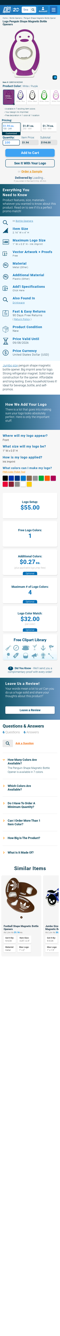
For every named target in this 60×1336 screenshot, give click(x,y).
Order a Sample (31, 171)
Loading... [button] (38, 177)
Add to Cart (30, 153)
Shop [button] (53, 10)
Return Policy (22, 319)
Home (5, 18)
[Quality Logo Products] (11, 9)
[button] (8, 97)
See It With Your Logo (30, 163)
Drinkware (19, 303)
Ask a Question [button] (25, 743)
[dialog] (54, 77)
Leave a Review (30, 710)
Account (43, 11)
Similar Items (30, 868)
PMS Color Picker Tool (17, 472)
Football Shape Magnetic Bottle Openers (21, 928)
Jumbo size (10, 365)
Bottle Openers (16, 18)
